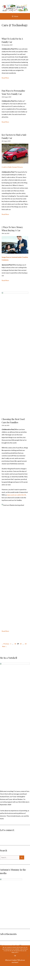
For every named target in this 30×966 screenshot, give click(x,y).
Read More (5, 78)
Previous (5, 644)
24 (26, 644)
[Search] (21, 857)
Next (4, 646)
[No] (28, 956)
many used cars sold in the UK (16, 495)
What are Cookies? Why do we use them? (15, 961)
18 (15, 644)
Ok (15, 956)
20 (21, 644)
